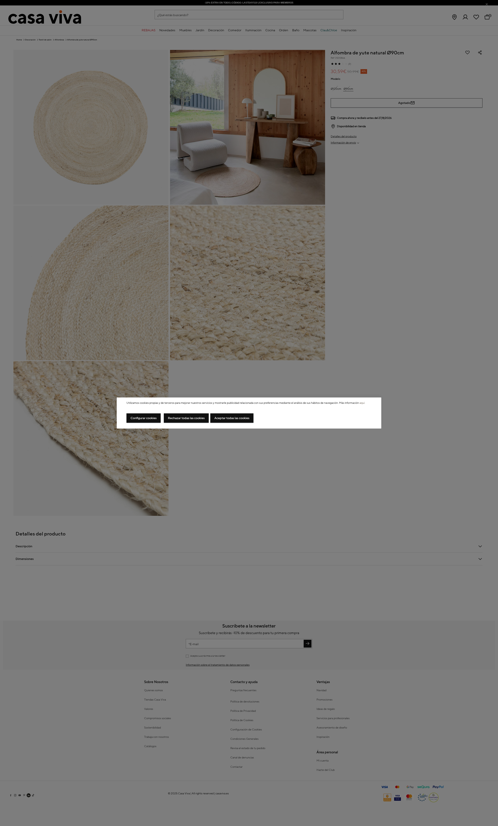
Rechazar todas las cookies (186, 418)
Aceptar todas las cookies (231, 418)
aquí (362, 403)
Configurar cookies (144, 418)
